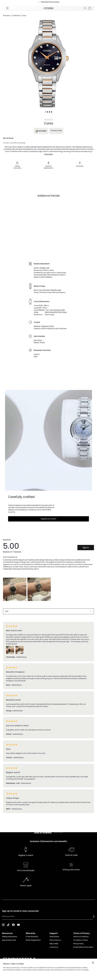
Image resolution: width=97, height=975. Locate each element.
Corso (24, 15)
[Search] (85, 8)
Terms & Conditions (81, 936)
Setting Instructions (9, 936)
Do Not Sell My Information (83, 947)
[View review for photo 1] (14, 589)
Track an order (71, 855)
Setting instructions (71, 869)
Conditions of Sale (80, 940)
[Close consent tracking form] (93, 963)
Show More (48, 154)
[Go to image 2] (47, 111)
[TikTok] (8, 924)
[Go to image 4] (51, 111)
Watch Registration (33, 940)
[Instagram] (3, 924)
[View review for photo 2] (39, 589)
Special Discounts (9, 940)
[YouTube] (18, 924)
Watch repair (26, 885)
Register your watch (48, 519)
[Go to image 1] (45, 111)
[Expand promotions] (36, 2)
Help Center (54, 944)
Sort (6, 611)
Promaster (58, 832)
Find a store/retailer (25, 870)
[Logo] (48, 8)
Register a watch (25, 855)
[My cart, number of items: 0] (89, 8)
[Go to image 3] (49, 111)
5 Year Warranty (32, 936)
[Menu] (7, 8)
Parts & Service (55, 940)
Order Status (54, 936)
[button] (93, 916)
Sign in (86, 547)
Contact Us (54, 947)
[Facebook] (13, 924)
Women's (6, 15)
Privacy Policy (78, 944)
